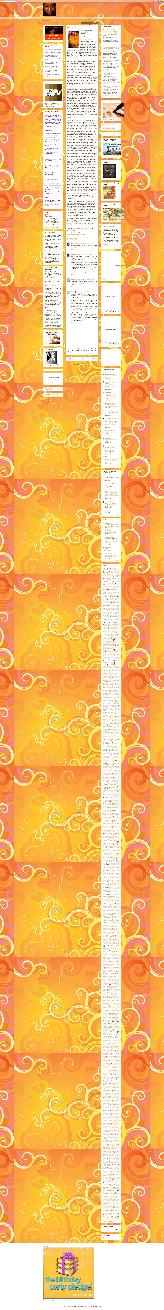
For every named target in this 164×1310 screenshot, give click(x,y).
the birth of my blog (111, 1120)
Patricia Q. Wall (111, 999)
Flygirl (116, 771)
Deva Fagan (110, 735)
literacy (104, 907)
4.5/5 (106, 583)
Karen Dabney (116, 874)
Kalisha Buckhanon (115, 873)
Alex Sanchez (107, 602)
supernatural (106, 1099)
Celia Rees (115, 677)
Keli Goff (113, 884)
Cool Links (114, 705)
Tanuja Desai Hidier (113, 1101)
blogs (116, 651)
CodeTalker (109, 696)
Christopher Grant (113, 688)
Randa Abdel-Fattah (114, 1019)
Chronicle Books (106, 690)
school (116, 1053)
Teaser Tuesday (115, 1104)
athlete (111, 622)
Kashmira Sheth (112, 878)
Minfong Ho (112, 948)
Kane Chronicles (107, 874)
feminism (109, 767)
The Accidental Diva (114, 1113)
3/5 (110, 581)
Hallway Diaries (106, 806)
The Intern (107, 523)
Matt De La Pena (106, 933)
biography (105, 639)
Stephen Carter (109, 1091)
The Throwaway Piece (113, 1158)
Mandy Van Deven (107, 925)
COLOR (109, 697)
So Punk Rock (114, 1081)
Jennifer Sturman (113, 856)
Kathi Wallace (111, 880)
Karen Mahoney (106, 877)
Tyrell (106, 1180)
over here (72, 221)
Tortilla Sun (111, 1171)
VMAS (105, 1187)
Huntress (117, 830)
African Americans (109, 596)
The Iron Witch (111, 1140)
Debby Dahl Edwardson (113, 725)
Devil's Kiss (111, 736)
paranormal (106, 997)
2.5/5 (118, 569)
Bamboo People (106, 630)
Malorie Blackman (106, 923)
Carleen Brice (106, 674)
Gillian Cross (105, 783)
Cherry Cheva (116, 680)
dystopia (109, 749)
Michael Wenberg (106, 940)
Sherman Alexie (114, 1066)
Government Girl (114, 793)
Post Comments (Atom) (85, 364)
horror (105, 827)
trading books (110, 1174)
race (110, 1017)
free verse (117, 777)
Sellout (104, 1059)
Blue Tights (105, 654)
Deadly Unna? (111, 723)
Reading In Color (49, 8)
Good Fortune (106, 793)
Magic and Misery (115, 917)
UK (110, 1180)
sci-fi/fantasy (106, 1054)
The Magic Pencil (107, 1150)
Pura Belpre (116, 1013)
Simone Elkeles (111, 1079)
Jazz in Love (91, 232)
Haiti (118, 801)
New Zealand (113, 976)
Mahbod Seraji (116, 919)
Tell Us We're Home (113, 1106)
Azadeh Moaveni (113, 627)
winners (113, 1210)
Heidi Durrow (107, 813)
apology (104, 619)
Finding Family (107, 769)
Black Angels (115, 641)
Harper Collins (108, 810)
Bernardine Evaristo (113, 635)
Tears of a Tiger (106, 1104)
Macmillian (107, 917)
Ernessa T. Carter (107, 759)
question (105, 1016)
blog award (111, 645)
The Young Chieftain (115, 1161)
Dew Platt (117, 736)
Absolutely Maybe (111, 590)
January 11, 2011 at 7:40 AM (88, 279)
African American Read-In (110, 595)
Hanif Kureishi (115, 806)
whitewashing (111, 1209)
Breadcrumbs (116, 667)
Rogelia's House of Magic (111, 1041)
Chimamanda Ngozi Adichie (108, 684)
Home (46, 18)
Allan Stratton (112, 605)
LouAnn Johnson (110, 910)
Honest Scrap (112, 824)
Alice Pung (109, 603)
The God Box (107, 1133)
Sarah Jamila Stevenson (108, 1050)
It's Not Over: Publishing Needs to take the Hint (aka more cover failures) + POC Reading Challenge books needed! (110, 32)
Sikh (77, 234)
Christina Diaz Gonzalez (108, 687)
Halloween (114, 804)
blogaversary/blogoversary (108, 648)
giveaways (105, 787)
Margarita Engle (106, 929)
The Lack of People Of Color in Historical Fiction (111, 60)
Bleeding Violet (111, 644)
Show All (117, 466)
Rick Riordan (112, 1037)
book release (116, 658)
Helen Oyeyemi (106, 814)
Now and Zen (106, 987)
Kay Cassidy (115, 883)
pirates (116, 1008)
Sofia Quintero (115, 1083)
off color (113, 987)
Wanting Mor (110, 1193)
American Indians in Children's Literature (110, 502)
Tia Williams (105, 1165)
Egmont (112, 753)
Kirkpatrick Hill (106, 891)
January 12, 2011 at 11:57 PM (84, 291)
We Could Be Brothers (114, 1194)
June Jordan (107, 868)
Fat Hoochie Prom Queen (108, 766)
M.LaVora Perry (107, 916)
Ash (117, 619)
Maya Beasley (106, 935)
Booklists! (111, 18)
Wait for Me (109, 1188)
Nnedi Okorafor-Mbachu (112, 983)
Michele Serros (115, 940)
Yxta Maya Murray (112, 1219)
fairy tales (115, 763)
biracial (111, 640)
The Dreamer (106, 1127)
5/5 (118, 583)
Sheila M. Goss (114, 1064)
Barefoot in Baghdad (107, 632)
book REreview (109, 660)
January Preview (108, 853)
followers (104, 773)
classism (116, 693)
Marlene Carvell (114, 932)
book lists (105, 657)
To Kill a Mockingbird (113, 1167)
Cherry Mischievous (110, 411)
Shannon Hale (111, 1059)
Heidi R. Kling (115, 813)
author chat (107, 624)
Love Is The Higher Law (109, 911)
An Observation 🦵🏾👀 (109, 486)
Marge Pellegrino (114, 929)
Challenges (88, 18)
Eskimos (108, 760)
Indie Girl (116, 839)
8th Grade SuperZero (111, 585)
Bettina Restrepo (106, 637)
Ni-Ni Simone (110, 977)
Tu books (112, 1178)
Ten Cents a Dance (107, 1107)
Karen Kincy (115, 876)
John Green (112, 861)
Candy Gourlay (114, 670)
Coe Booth (116, 696)
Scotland (113, 1054)
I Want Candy (114, 836)
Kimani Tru (110, 888)
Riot (113, 1039)
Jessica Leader (106, 857)
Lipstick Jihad (106, 906)
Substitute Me (106, 1096)
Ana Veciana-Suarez (108, 609)
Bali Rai (116, 628)
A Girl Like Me (116, 586)
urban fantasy (112, 1182)
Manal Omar (115, 923)
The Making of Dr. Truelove (108, 1152)
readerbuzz (107, 392)
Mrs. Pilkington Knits (110, 511)
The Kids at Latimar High (114, 1142)
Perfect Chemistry (114, 1006)
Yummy (104, 1218)
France (106, 774)
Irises (116, 844)
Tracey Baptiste (111, 1172)
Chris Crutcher (107, 686)
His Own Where (116, 818)
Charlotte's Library (109, 403)
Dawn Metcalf (106, 722)
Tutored (117, 1178)
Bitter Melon (108, 641)
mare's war (115, 928)
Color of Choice (116, 697)
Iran (104, 844)
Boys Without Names (107, 667)
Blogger (99, 1306)
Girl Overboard (113, 783)
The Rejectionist (109, 553)
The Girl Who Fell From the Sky (112, 1131)
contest (108, 703)
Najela (72, 243)
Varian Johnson (113, 1184)
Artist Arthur (111, 619)
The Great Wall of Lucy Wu (110, 1137)
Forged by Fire (116, 773)
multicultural (114, 955)
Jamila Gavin (109, 851)
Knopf (111, 891)
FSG (105, 778)
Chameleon (115, 678)
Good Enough (115, 791)
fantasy (109, 764)
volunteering (111, 1187)
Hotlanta (110, 827)
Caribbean (105, 673)
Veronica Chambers (107, 1185)
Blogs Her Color (106, 652)
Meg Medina (111, 938)
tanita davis (115, 1100)
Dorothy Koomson (114, 746)
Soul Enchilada (106, 1087)
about (104, 590)
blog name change (113, 647)
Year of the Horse (114, 1214)
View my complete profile (51, 227)
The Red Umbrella (112, 1154)
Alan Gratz (111, 599)
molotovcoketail (87, 1306)
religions (110, 1036)
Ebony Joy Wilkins (114, 750)
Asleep (107, 622)
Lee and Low (116, 899)
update (117, 1181)
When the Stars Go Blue (108, 1204)
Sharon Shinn (114, 1061)
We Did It (106, 1196)
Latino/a (105, 896)
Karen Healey (107, 876)
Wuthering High (111, 1213)
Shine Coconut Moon (113, 1070)
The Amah (114, 1116)
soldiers (105, 1084)
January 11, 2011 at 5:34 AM (84, 254)
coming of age (113, 700)
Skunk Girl (110, 1080)
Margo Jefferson (106, 931)
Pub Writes (107, 547)
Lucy (109, 913)
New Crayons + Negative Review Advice (109, 73)
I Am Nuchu (110, 834)
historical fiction (109, 822)
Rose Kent (114, 1043)
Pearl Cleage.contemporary (111, 1004)
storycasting (110, 1094)
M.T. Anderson (116, 916)
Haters (116, 810)
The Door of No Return (113, 1126)
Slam (115, 1080)
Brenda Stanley (108, 669)
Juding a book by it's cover (108, 867)
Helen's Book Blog (109, 374)
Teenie (105, 1106)
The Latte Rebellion (112, 1145)
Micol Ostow (106, 942)
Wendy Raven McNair (108, 1197)
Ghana (116, 781)
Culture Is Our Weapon (109, 710)
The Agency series (107, 1114)
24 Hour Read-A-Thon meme (110, 578)
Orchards (105, 994)
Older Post (94, 358)
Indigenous (105, 840)
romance (105, 1043)
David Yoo (115, 720)
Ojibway (110, 989)
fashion (116, 764)
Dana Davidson (111, 715)
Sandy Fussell (115, 1049)
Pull (111, 1013)
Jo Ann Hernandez (113, 860)
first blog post (107, 770)
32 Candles (117, 581)
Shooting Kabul (106, 1071)
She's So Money (106, 1063)
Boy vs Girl (115, 666)
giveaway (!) (88, 224)
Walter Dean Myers (108, 1192)
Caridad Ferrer (113, 673)
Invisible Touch (106, 843)
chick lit (78, 232)
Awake (113, 625)
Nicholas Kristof (111, 979)
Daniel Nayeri (111, 716)
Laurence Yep (114, 897)
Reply (72, 249)
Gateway (111, 781)
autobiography (106, 625)
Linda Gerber (115, 904)
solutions (110, 1084)
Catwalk (109, 677)
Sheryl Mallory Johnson (108, 1068)
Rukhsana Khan (106, 1044)
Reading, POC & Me (75, 18)
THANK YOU (106, 1110)
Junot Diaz (113, 868)
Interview (113, 842)
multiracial (105, 957)
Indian (110, 839)
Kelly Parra (112, 886)
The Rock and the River (112, 1155)
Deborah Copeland (107, 726)
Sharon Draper (114, 1060)
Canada (115, 669)
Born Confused (107, 666)
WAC (104, 1188)
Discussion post (112, 739)
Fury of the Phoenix (113, 778)
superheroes (115, 1097)
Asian (74, 232)
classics (109, 693)
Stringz (116, 1094)
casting (104, 677)
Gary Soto (105, 781)
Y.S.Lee (106, 1214)
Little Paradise (113, 907)
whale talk (106, 1200)
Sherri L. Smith (106, 1067)
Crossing (110, 709)
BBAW (115, 632)
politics (118, 1011)
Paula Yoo (105, 1001)
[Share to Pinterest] (74, 230)
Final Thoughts (116, 767)
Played (113, 1010)
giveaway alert (112, 784)
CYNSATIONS (108, 531)
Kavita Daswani (106, 883)
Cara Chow (105, 671)
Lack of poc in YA (114, 894)
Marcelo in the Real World (108, 926)
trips (107, 1177)
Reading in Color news (109, 1032)
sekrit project (109, 1057)
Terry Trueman (114, 1109)
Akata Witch (105, 598)
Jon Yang (110, 863)
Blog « (106, 456)
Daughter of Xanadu (111, 717)
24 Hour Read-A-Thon (113, 577)
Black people (106, 642)
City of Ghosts (106, 691)
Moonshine (115, 954)
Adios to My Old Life (109, 592)
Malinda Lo (115, 922)
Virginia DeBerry (116, 1185)
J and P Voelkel (108, 847)
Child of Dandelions (115, 681)
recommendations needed (110, 1034)
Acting (118, 590)
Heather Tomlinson (107, 811)
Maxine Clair (115, 933)
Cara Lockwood (113, 671)
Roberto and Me (116, 1040)
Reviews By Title (99, 18)
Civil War (112, 691)
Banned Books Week (112, 631)
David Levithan (114, 719)
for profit (109, 773)
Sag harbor (113, 1046)
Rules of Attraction (115, 1044)
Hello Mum (113, 814)
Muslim (105, 958)
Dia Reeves (107, 737)
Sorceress (115, 1086)
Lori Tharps (111, 909)
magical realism (107, 919)
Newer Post (70, 358)
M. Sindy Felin (116, 914)
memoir (116, 939)
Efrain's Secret (106, 753)
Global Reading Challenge (114, 790)
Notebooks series (114, 986)
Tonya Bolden (116, 1168)
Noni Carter (105, 986)
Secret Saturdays (111, 1056)
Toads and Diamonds (107, 1168)
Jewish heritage (112, 859)
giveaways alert (114, 787)
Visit (48, 383)
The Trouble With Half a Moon (109, 1159)
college (104, 697)
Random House (107, 1021)
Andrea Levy (110, 612)
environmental (115, 757)
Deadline (104, 723)
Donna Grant (113, 745)
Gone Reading (107, 791)
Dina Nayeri (115, 737)
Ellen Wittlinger (116, 754)
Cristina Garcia (111, 708)
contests (106, 705)
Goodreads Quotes (115, 247)
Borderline (117, 664)
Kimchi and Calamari (112, 890)
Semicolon (107, 438)
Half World (107, 804)
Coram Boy (105, 706)
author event (115, 624)
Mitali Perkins (111, 951)
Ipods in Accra (114, 843)
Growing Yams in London (111, 797)
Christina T (74, 254)
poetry (113, 1011)
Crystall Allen (116, 709)
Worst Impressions (111, 1211)
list (117, 906)
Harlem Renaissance (113, 807)
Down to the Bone (107, 747)
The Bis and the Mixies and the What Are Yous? (111, 86)
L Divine (116, 891)
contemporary (84, 232)
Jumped (117, 867)
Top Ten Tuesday (109, 1170)
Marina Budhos (106, 932)
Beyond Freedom (108, 638)
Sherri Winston (114, 1067)
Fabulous (109, 763)
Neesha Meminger (71, 234)
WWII (118, 1213)
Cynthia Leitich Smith (112, 712)
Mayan (112, 935)
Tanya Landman (106, 1103)
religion (104, 1036)
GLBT (104, 789)
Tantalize (104, 1101)
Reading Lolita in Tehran (110, 1033)
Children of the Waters (111, 683)
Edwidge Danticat (113, 752)
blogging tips (110, 651)
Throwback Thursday (109, 1164)
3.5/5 (104, 581)
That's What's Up (115, 1110)
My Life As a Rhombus (114, 958)
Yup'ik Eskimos (111, 1218)
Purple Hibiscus (108, 1014)
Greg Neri (109, 795)
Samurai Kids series (113, 1047)
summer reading (115, 1096)
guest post (105, 801)
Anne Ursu (106, 616)
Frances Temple (114, 774)
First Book (115, 770)
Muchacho (105, 955)
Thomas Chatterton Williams (111, 1162)
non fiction (105, 985)
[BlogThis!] (69, 230)
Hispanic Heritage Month (111, 820)
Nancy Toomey (110, 964)
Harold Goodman (115, 808)
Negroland (112, 973)
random (114, 1020)
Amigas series (113, 606)
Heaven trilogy (116, 811)
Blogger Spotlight (107, 650)
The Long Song (115, 1148)
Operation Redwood (113, 993)
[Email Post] (92, 228)
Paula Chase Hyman (112, 1000)
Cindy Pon (114, 690)
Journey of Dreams (113, 864)
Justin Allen (111, 870)
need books (111, 971)
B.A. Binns (111, 628)
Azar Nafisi (105, 628)
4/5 (71, 232)
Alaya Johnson (116, 601)
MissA (74, 228)
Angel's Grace (111, 613)
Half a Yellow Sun (108, 803)
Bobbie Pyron (112, 654)
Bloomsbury (115, 652)
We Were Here (114, 1196)
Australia (117, 622)
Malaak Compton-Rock (109, 920)
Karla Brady (105, 878)
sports (108, 1090)
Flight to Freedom (107, 771)
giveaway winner (108, 786)
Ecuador (104, 752)
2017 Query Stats (108, 549)
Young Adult (82, 234)
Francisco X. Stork (107, 777)
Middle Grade (114, 945)
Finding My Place (115, 769)
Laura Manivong (114, 896)
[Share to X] (71, 230)
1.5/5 (104, 568)
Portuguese (106, 1013)
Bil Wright (116, 638)
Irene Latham (108, 476)
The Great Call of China (114, 1135)
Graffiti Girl (111, 794)
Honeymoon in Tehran (114, 826)
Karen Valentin (115, 877)
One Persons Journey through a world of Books (110, 447)
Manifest (115, 925)
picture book (110, 1008)
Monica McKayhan (112, 952)
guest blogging (114, 800)
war (115, 1193)
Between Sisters (115, 637)
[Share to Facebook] (72, 230)
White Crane (109, 1207)
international (105, 841)
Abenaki (110, 589)
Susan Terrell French (115, 1099)
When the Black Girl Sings (112, 1203)
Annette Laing (115, 616)
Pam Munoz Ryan (114, 996)
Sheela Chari (105, 1064)
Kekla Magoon (106, 884)
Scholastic (110, 1053)
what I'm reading (106, 1202)
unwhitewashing (110, 1181)
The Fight (105, 1128)
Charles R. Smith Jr (107, 680)
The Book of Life (109, 430)
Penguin (105, 1006)
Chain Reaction (106, 678)
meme (110, 939)
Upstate (106, 1182)
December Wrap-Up (111, 730)
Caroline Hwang (114, 676)
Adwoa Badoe (114, 593)
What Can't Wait (114, 1200)
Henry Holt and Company (109, 817)
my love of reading (108, 960)
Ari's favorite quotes (109, 226)
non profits (114, 985)
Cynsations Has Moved (110, 532)
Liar (113, 903)
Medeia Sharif (113, 936)
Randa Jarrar (107, 1020)
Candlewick (105, 670)
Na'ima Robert (111, 962)
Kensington (110, 887)
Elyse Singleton (107, 756)
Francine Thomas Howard (110, 776)
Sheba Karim (115, 1063)
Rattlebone (105, 1023)
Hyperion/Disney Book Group (111, 832)
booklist (111, 664)
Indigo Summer (113, 840)
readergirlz (105, 1026)
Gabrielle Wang (106, 780)
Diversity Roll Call (106, 740)
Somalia (116, 1084)
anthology (114, 618)
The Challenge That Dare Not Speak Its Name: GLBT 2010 (111, 1123)
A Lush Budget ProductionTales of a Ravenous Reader (110, 538)
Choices (117, 684)
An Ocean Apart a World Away (112, 608)
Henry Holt (117, 816)
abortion (116, 589)
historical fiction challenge (108, 823)
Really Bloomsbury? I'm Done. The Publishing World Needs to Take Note (111, 48)
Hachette (113, 801)
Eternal (113, 760)
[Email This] (67, 230)
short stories (113, 1071)
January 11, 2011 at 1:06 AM (82, 243)
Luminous (114, 913)
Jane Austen (116, 851)
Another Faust (106, 618)
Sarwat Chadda (111, 1051)
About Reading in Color (59, 18)
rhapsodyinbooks (75, 279)
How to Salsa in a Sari (109, 830)
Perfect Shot (105, 1007)
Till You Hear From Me (114, 1165)
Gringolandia (116, 796)
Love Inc (117, 910)
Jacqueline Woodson (113, 849)
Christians (116, 686)
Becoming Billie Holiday (108, 634)
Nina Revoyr (112, 982)
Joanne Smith (105, 861)
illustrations (114, 837)
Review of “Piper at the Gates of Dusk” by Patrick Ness (110, 386)
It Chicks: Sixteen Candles (113, 846)
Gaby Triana (115, 780)
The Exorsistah (114, 1127)
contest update (116, 703)
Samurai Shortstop (106, 1049)
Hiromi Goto (108, 818)
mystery (112, 961)
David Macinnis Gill (107, 720)
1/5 (109, 568)
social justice (106, 1083)
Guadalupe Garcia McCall (108, 798)
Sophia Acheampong (107, 1086)
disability (104, 739)
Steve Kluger (116, 1091)
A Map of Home (107, 587)
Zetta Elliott (110, 1221)
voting (116, 1187)
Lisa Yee (112, 906)
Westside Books (115, 1199)
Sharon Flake (106, 1061)
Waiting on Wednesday (111, 1189)
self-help (116, 1057)
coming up (105, 701)
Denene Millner (111, 733)
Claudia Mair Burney (107, 694)
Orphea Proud (112, 994)
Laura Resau (106, 897)
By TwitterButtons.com (109, 128)
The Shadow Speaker (107, 1157)
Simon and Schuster (108, 1077)
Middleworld (108, 947)
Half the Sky (116, 803)
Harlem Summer (106, 808)
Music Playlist (114, 957)
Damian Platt (113, 713)
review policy (105, 1037)
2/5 (106, 571)
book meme (112, 657)
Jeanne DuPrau (108, 854)
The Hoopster (109, 1138)
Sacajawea (106, 1046)
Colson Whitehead (109, 698)
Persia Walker (112, 1007)
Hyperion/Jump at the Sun (109, 833)
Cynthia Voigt (105, 713)
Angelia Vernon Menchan (114, 615)
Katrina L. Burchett (113, 881)
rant (116, 1021)
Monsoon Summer (107, 954)
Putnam (115, 1014)
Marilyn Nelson (115, 931)
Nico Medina (111, 980)
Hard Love (105, 807)
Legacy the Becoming (109, 900)
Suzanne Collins (107, 1100)
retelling (116, 1036)
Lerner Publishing (111, 901)
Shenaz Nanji (105, 1066)
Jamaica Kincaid (106, 850)
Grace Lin (105, 794)
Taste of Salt (115, 1103)
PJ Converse (106, 1010)
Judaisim (115, 866)
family (104, 764)
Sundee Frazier (107, 1097)
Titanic (105, 1167)
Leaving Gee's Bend (107, 899)
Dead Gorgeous (114, 722)
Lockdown (105, 909)
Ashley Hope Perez (108, 621)
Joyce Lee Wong (107, 866)
